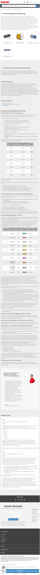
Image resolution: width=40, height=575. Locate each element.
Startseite (2, 9)
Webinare (3, 541)
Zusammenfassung (6, 102)
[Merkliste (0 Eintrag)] (30, 2)
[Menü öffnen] (37, 2)
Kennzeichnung (8, 9)
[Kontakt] (24, 2)
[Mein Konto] (27, 2)
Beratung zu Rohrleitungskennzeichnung (11, 104)
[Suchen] (37, 6)
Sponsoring (3, 538)
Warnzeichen (24, 333)
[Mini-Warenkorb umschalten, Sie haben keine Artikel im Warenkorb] (34, 2)
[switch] (3, 572)
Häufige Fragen (6, 105)
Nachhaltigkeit (3, 540)
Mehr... (27, 29)
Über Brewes (3, 534)
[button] (20, 531)
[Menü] (5, 566)
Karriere (2, 536)
